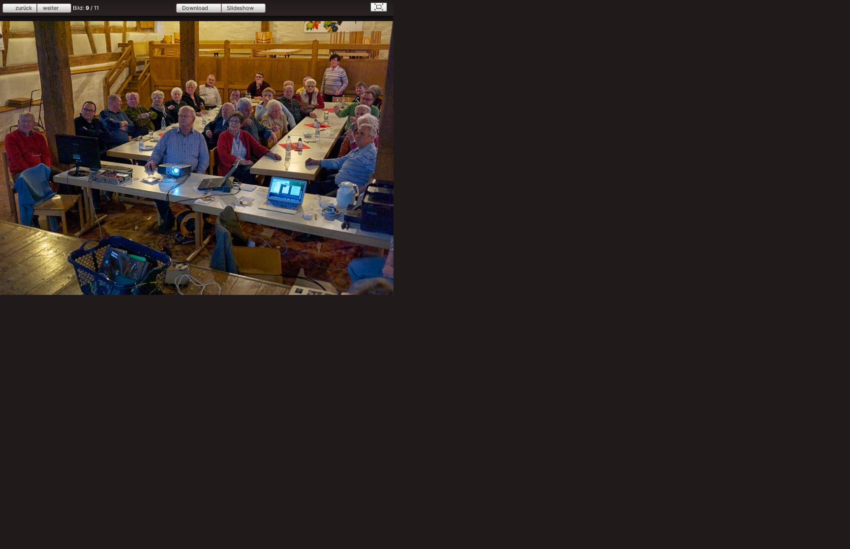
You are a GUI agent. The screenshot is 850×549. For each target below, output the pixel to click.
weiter (51, 7)
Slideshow (240, 7)
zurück (23, 7)
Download (195, 7)
